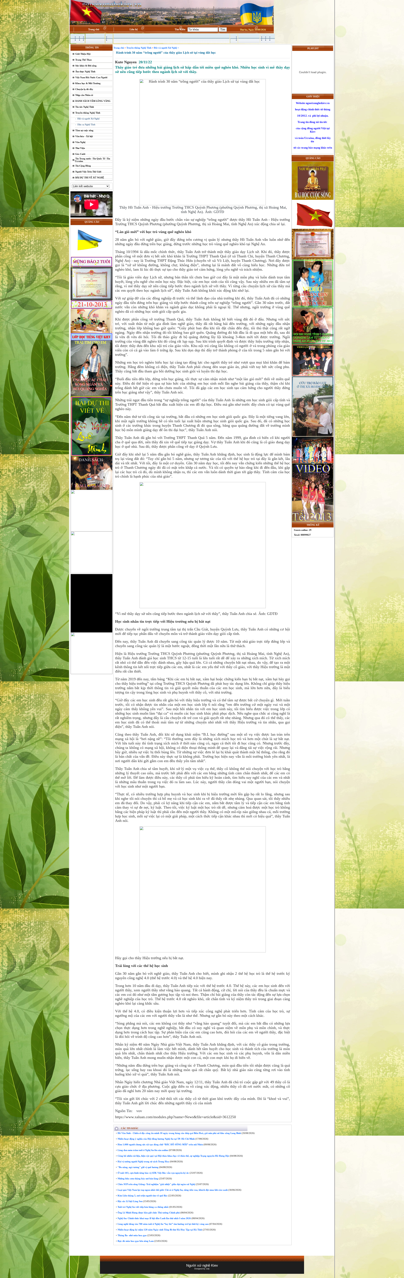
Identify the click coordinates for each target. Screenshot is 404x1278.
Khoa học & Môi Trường (88, 83)
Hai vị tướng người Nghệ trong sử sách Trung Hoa (143, 1161)
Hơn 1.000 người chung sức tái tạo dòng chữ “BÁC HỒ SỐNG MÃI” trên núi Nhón (160, 1144)
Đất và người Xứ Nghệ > (166, 47)
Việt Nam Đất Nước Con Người (91, 77)
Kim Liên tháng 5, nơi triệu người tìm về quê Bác (142, 1195)
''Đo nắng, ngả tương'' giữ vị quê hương (137, 1167)
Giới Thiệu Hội (82, 54)
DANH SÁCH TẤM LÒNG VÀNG (92, 101)
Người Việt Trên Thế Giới (88, 171)
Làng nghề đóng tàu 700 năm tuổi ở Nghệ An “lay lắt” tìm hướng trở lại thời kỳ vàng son (163, 1224)
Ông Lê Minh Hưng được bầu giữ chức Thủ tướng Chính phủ (148, 1212)
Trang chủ (93, 29)
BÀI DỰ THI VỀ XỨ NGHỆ (89, 177)
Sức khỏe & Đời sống (86, 65)
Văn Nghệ (80, 142)
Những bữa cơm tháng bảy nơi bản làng (137, 1178)
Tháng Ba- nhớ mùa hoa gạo (132, 1235)
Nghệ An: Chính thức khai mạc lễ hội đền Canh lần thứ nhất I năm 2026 (154, 1218)
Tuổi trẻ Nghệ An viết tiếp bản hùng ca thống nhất (143, 1207)
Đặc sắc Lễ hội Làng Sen (129, 1201)
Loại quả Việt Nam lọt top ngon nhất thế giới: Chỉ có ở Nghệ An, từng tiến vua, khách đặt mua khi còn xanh (172, 1190)
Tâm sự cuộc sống (84, 130)
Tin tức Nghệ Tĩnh (84, 107)
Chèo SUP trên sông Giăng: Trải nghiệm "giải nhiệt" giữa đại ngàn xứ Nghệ (156, 1184)
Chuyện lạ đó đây (84, 89)
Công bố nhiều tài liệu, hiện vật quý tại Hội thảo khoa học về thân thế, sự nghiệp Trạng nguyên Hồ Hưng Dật (173, 1156)
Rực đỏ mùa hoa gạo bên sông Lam (135, 1241)
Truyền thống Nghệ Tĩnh (87, 112)
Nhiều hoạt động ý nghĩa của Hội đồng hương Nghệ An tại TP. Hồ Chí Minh (156, 1139)
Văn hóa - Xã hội (84, 136)
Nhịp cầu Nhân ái (84, 95)
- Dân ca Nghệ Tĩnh (85, 124)
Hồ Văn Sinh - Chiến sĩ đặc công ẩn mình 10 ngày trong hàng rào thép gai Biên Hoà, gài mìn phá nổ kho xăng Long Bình (179, 1133)
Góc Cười (80, 154)
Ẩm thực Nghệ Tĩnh (85, 71)
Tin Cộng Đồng (83, 165)
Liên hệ (134, 29)
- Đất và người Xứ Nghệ (87, 118)
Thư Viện (80, 148)
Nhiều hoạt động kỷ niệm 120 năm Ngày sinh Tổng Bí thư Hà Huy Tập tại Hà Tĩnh (159, 1229)
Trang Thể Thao (83, 59)
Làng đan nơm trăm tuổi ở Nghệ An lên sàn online (142, 1150)
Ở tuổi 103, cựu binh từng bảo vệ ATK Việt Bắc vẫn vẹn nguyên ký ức (153, 1173)
